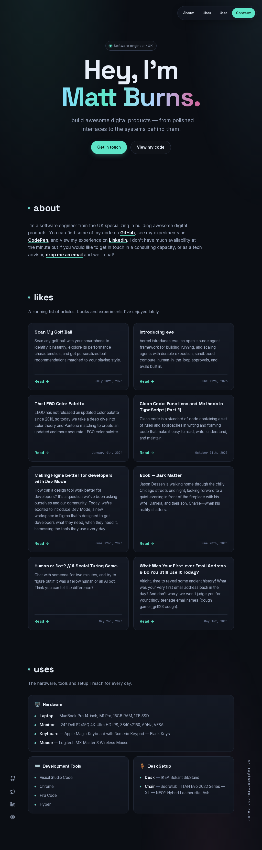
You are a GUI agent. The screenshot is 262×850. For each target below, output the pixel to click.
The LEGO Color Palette (59, 403)
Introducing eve (157, 332)
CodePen (38, 240)
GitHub (127, 232)
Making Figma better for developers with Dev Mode (74, 478)
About (188, 12)
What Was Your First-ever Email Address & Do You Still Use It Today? (183, 569)
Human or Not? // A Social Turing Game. (76, 566)
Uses (223, 12)
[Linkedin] (12, 804)
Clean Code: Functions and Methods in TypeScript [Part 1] (181, 407)
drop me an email (64, 254)
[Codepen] (12, 817)
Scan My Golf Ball (53, 332)
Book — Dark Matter (161, 475)
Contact (243, 12)
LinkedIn (118, 240)
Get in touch (109, 147)
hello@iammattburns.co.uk (249, 790)
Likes (207, 12)
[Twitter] (12, 791)
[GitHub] (12, 778)
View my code (151, 147)
